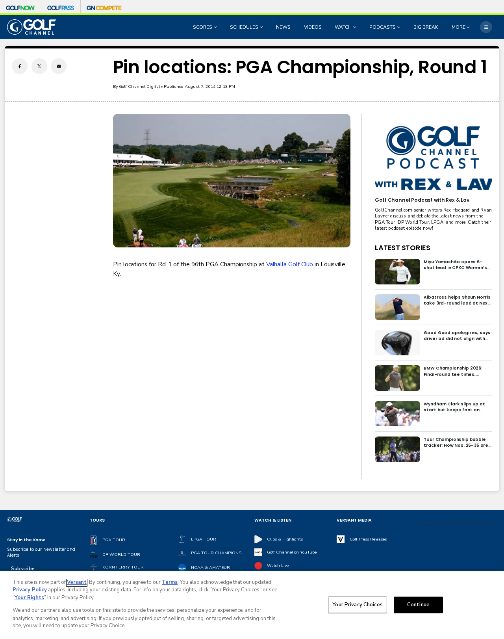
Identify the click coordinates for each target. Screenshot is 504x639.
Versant (77, 582)
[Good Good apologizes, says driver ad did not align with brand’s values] (397, 342)
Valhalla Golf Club (289, 264)
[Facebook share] (20, 66)
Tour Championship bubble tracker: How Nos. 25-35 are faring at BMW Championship (457, 442)
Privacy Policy (30, 589)
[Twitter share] (39, 66)
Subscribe (22, 568)
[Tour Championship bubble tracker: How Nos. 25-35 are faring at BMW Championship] (397, 449)
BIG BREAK (425, 27)
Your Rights (29, 597)
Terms (170, 582)
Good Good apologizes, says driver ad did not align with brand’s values (457, 336)
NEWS (283, 27)
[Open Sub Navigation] (216, 27)
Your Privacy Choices (357, 604)
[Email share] (59, 66)
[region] (252, 605)
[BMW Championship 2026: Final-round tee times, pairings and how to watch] (397, 378)
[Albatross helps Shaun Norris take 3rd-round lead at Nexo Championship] (397, 307)
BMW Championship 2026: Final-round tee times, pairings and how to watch (454, 371)
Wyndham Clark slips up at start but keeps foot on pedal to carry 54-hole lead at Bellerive (456, 407)
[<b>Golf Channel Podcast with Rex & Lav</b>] (433, 158)
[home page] (31, 27)
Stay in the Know (26, 540)
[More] (486, 27)
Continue (418, 604)
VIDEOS (313, 27)
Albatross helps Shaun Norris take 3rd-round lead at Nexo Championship (457, 300)
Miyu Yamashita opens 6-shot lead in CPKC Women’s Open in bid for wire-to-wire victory (456, 265)
